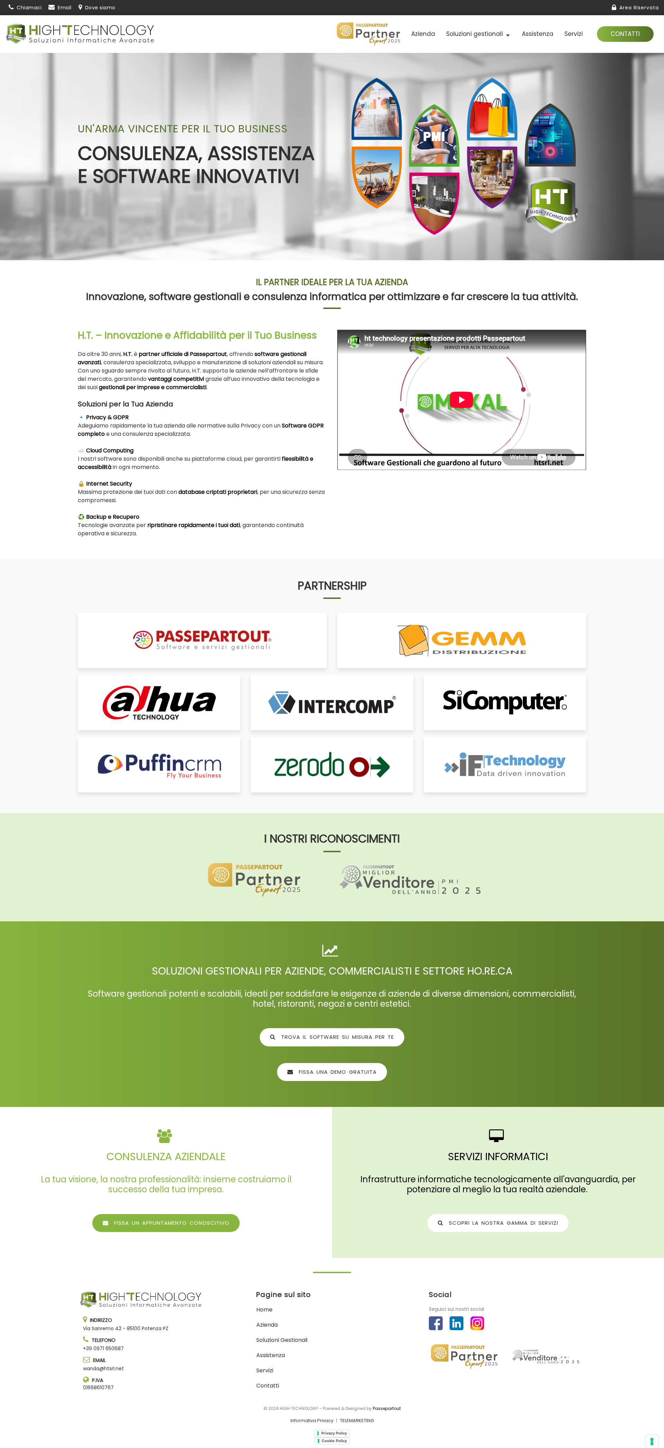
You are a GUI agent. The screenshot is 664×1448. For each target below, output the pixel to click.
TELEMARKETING (357, 1420)
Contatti (625, 34)
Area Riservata (639, 7)
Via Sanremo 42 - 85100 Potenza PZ (125, 1328)
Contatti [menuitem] (267, 1386)
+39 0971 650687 (103, 1348)
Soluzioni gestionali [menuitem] (476, 34)
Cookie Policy (334, 1440)
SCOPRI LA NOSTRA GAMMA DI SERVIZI (502, 1222)
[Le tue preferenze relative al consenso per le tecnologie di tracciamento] (651, 1441)
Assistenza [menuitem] (537, 34)
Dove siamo (100, 7)
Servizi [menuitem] (573, 34)
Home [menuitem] (264, 1310)
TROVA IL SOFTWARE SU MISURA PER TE (336, 1037)
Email (65, 7)
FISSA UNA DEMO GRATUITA (336, 1071)
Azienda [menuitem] (423, 34)
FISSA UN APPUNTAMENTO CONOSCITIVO (170, 1222)
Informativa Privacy (311, 1420)
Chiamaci (29, 7)
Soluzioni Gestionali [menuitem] (281, 1340)
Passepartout (387, 1408)
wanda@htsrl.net (103, 1368)
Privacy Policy (334, 1433)
